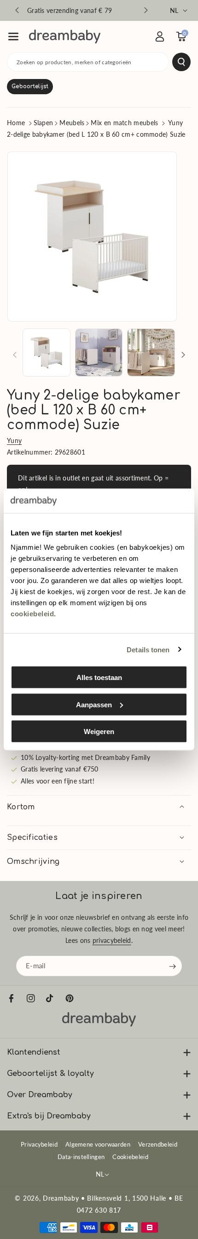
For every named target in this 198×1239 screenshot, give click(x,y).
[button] (13, 36)
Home (16, 123)
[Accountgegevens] (160, 36)
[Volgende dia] (146, 10)
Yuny (14, 440)
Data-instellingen (81, 1156)
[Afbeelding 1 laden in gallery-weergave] (46, 352)
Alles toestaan (99, 677)
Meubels (71, 123)
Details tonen (148, 649)
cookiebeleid (32, 614)
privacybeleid (112, 940)
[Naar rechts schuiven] (183, 355)
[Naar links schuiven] (15, 355)
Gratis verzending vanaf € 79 (69, 10)
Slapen (43, 123)
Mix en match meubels (124, 123)
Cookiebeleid (130, 1156)
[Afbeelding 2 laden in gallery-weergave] (99, 352)
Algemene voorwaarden (97, 1144)
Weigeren (99, 731)
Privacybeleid (39, 1144)
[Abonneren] (172, 966)
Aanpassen (94, 704)
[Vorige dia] (17, 10)
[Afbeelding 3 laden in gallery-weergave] (151, 352)
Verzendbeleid (157, 1144)
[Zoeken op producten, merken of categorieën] (181, 62)
